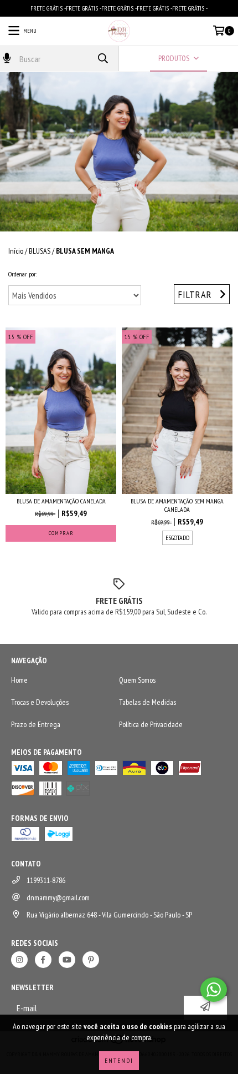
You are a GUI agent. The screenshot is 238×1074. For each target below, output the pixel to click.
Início (15, 251)
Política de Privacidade (151, 724)
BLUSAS (39, 251)
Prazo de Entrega (35, 724)
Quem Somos (137, 680)
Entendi (119, 1060)
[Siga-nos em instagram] (19, 959)
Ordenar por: (22, 274)
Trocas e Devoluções (40, 702)
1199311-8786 (46, 880)
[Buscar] (102, 58)
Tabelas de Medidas (147, 702)
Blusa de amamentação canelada (61, 501)
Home (19, 680)
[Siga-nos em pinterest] (90, 959)
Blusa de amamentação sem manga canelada (177, 505)
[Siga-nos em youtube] (67, 959)
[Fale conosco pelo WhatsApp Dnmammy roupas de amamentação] (213, 989)
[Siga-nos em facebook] (43, 959)
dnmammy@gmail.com (58, 897)
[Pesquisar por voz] (7, 58)
